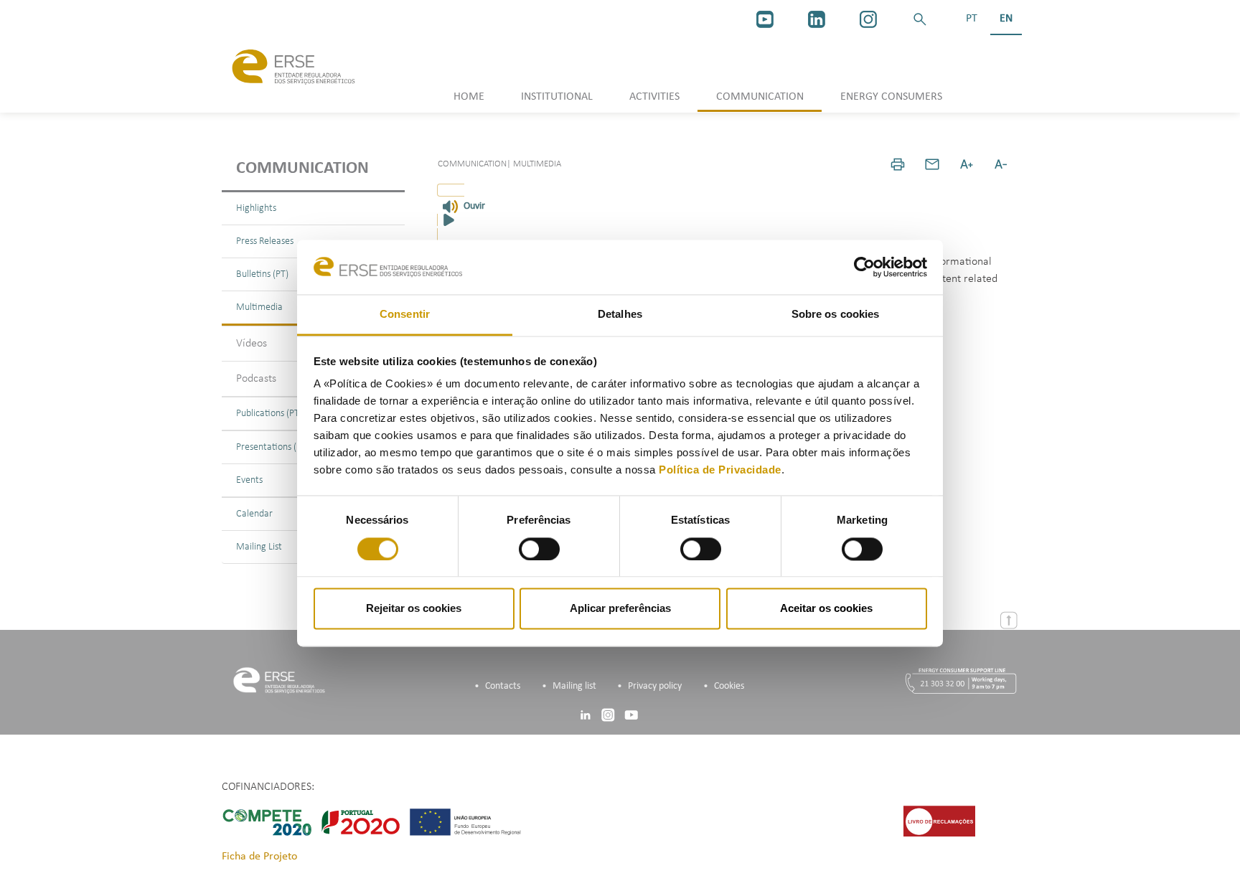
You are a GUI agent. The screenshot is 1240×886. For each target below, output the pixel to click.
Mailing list (574, 686)
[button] (920, 19)
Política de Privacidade (720, 470)
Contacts (502, 686)
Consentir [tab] (405, 314)
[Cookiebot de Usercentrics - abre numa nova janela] (864, 267)
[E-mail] (932, 164)
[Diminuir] (1001, 164)
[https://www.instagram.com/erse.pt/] (868, 19)
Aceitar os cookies (826, 609)
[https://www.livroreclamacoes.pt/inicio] (939, 820)
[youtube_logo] (765, 19)
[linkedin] (816, 19)
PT (971, 18)
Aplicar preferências (620, 609)
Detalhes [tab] (620, 314)
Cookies (729, 686)
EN (1006, 18)
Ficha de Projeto (259, 856)
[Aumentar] (966, 164)
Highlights (256, 208)
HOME (469, 97)
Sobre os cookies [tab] (836, 314)
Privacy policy (655, 686)
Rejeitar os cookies (413, 609)
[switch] (539, 548)
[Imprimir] (897, 164)
